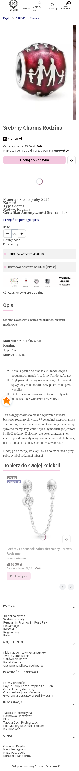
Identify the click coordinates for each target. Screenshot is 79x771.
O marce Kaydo (14, 746)
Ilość (6, 227)
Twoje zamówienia (16, 656)
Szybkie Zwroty (14, 619)
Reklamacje (11, 626)
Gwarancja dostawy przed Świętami (28, 695)
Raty (6, 635)
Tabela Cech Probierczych (21, 722)
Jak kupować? (12, 729)
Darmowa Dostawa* (17, 716)
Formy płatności (14, 682)
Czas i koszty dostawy (18, 689)
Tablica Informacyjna (17, 713)
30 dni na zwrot (14, 616)
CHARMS (20, 18)
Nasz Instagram (14, 749)
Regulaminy (11, 632)
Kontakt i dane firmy (17, 756)
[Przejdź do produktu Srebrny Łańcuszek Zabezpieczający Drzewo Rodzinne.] (39, 509)
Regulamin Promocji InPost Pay (25, 622)
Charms (34, 18)
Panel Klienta (12, 662)
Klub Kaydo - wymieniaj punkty (24, 652)
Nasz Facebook (14, 752)
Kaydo (7, 18)
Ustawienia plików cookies (21, 665)
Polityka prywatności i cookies (24, 726)
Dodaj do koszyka (34, 160)
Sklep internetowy (35, 766)
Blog (6, 719)
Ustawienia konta (15, 659)
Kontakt (8, 629)
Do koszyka (18, 576)
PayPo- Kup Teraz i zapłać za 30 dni (28, 686)
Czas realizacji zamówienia (21, 692)
